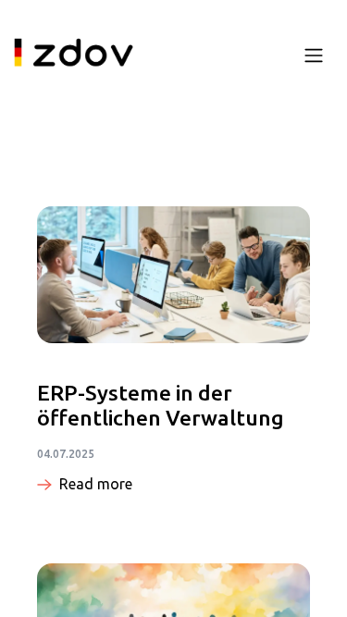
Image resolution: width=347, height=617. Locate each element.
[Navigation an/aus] (313, 54)
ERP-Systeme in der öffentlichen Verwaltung (160, 405)
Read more (95, 483)
